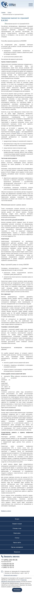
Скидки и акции (17, 523)
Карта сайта (17, 542)
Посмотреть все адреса (10, 575)
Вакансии (17, 552)
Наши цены (17, 533)
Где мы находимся (17, 547)
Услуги (17, 519)
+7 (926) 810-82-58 (7, 565)
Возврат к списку (6, 511)
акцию (18, 131)
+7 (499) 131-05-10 (7, 567)
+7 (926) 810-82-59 (7, 563)
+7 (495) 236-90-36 (9, 560)
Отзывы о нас (17, 528)
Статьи (17, 537)
